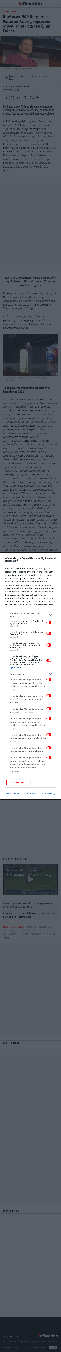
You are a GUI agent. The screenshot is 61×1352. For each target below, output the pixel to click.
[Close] (55, 559)
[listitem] (30, 615)
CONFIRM (18, 782)
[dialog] (30, 676)
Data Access (30, 793)
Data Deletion (13, 793)
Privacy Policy (48, 793)
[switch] (48, 622)
